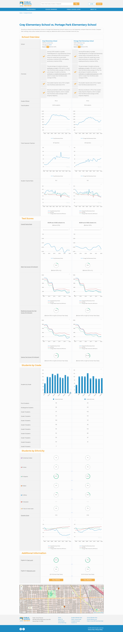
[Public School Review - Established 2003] (26, 4)
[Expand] (21, 592)
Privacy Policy (99, 630)
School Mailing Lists (92, 619)
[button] (58, 589)
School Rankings (62, 623)
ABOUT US (93, 9)
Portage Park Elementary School (84, 41)
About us (60, 619)
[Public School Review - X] (21, 629)
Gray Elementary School (49, 41)
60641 (50, 45)
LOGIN (91, 4)
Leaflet (95, 612)
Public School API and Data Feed (95, 621)
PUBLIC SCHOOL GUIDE (73, 9)
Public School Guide (76, 619)
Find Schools (61, 621)
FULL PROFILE (56, 580)
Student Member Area (76, 618)
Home (59, 618)
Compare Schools (75, 621)
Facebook (23, 629)
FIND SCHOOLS (31, 9)
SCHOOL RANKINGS (51, 9)
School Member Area (92, 618)
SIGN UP (99, 4)
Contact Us (74, 623)
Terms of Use (91, 630)
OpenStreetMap (100, 612)
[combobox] (56, 3)
